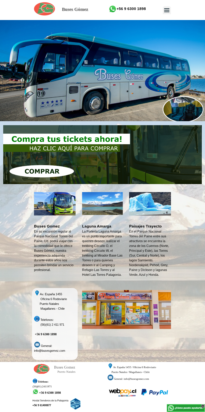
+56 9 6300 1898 (131, 9)
